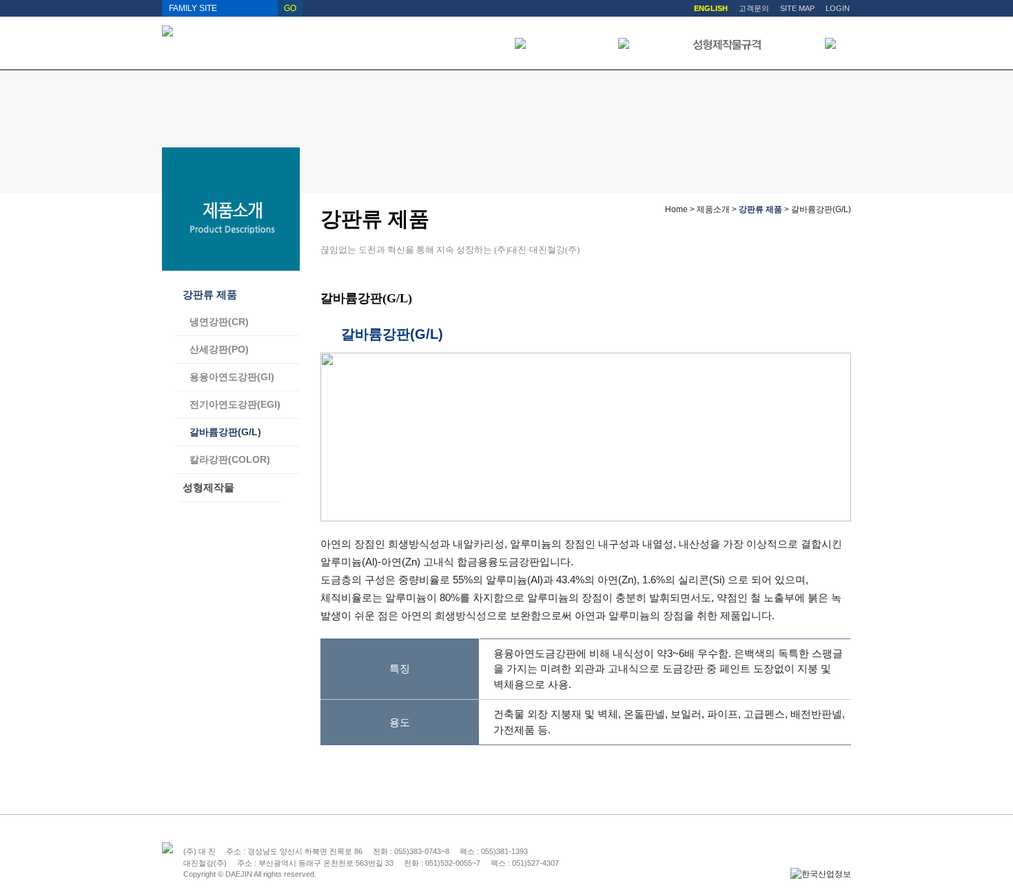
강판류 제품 (210, 294)
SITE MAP (797, 8)
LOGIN (838, 8)
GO (290, 8)
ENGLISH (711, 8)
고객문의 (754, 8)
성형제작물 (208, 487)
